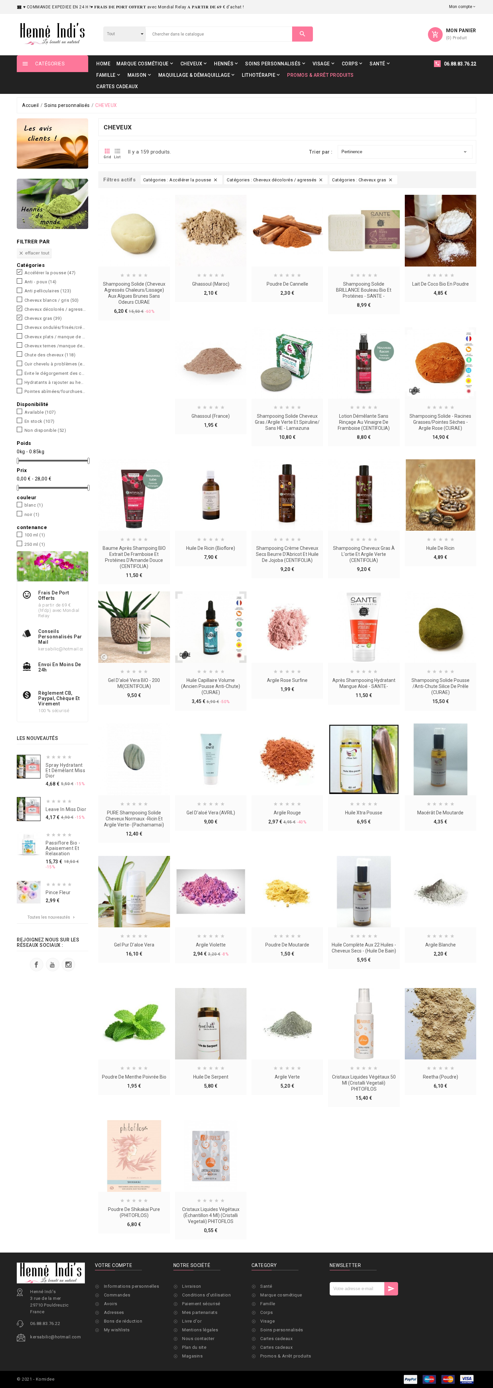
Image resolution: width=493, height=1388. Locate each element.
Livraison (191, 1286)
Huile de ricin (440, 548)
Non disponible (45, 430)
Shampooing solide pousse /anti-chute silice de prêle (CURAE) (441, 686)
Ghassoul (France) (210, 416)
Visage (267, 1321)
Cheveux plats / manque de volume (55, 337)
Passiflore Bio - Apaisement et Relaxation (63, 848)
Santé (266, 1286)
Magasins (192, 1355)
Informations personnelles (131, 1286)
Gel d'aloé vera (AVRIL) (210, 812)
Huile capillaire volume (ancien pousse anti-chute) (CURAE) (210, 686)
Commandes (117, 1294)
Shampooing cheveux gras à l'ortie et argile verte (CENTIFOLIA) (364, 554)
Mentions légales (200, 1329)
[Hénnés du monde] (52, 204)
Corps (266, 1312)
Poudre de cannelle (287, 284)
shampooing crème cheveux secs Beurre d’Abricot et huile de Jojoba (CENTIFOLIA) (287, 554)
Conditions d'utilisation (206, 1294)
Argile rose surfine (287, 680)
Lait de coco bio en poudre (440, 284)
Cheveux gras (43, 318)
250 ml (34, 544)
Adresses (114, 1312)
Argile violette (211, 944)
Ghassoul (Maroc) (210, 284)
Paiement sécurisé (201, 1303)
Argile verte (287, 1077)
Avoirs (110, 1303)
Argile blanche (440, 944)
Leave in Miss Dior (66, 809)
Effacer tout (33, 253)
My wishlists (117, 1329)
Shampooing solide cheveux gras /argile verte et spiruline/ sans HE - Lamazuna (287, 422)
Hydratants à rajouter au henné (55, 382)
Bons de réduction (123, 1321)
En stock (39, 421)
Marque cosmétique (281, 1294)
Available (40, 412)
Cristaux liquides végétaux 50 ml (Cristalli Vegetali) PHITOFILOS (364, 1083)
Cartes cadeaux (276, 1338)
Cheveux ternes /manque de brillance (55, 346)
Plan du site (194, 1347)
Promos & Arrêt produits (285, 1355)
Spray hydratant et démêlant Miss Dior (65, 770)
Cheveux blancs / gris (51, 300)
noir (32, 514)
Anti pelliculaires (47, 291)
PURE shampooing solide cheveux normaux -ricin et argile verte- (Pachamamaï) (134, 818)
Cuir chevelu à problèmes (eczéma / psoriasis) (55, 364)
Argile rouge (287, 812)
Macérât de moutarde (440, 812)
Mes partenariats (199, 1312)
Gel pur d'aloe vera (134, 944)
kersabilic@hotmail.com (55, 1336)
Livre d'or (192, 1321)
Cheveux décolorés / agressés (55, 309)
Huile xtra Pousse (363, 812)
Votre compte (113, 1265)
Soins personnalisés (281, 1329)
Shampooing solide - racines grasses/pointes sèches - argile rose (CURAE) (440, 422)
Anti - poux (40, 282)
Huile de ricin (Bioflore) (210, 548)
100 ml (34, 535)
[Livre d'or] (52, 143)
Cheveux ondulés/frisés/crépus (55, 327)
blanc (33, 505)
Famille (267, 1303)
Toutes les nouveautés (52, 917)
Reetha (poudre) (440, 1077)
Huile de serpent (210, 1077)
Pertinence (404, 151)
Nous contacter (198, 1338)
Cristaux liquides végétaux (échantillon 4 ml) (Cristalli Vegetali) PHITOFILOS (210, 1215)
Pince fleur (58, 892)
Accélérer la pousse (50, 273)
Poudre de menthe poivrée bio (134, 1077)
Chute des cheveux (50, 355)
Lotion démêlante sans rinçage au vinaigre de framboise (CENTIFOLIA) (364, 422)
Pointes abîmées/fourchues (55, 391)
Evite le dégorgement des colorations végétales (55, 373)
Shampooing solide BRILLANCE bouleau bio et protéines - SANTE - (363, 290)
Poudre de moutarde (287, 944)
